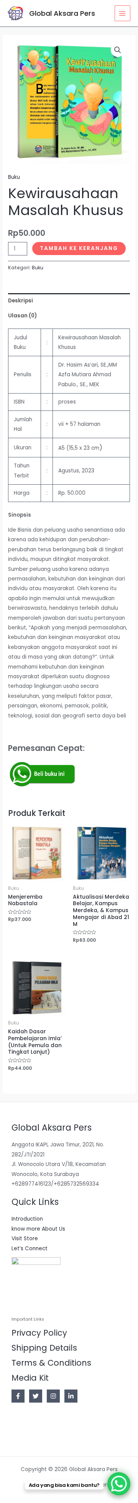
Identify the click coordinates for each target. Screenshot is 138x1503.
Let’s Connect (30, 1248)
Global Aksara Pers (62, 13)
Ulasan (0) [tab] (22, 315)
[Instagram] (53, 1396)
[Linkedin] (70, 1396)
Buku (14, 177)
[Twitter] (35, 1396)
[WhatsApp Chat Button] (118, 1483)
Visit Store (25, 1238)
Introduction (27, 1219)
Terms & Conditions (51, 1362)
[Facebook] (18, 1396)
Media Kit (30, 1377)
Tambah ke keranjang (79, 248)
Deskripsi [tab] (20, 300)
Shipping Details (44, 1347)
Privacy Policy (39, 1332)
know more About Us (38, 1229)
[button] (118, 50)
